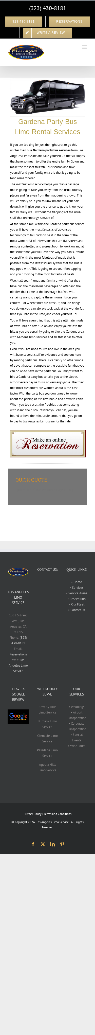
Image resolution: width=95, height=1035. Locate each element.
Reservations (18, 654)
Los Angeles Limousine (39, 421)
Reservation (78, 599)
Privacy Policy (33, 814)
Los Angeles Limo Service (18, 665)
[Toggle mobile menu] (84, 47)
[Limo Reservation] (48, 432)
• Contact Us (76, 610)
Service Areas (77, 593)
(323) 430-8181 (47, 8)
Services (77, 587)
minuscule (42, 416)
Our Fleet (77, 604)
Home (77, 582)
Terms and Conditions (57, 814)
